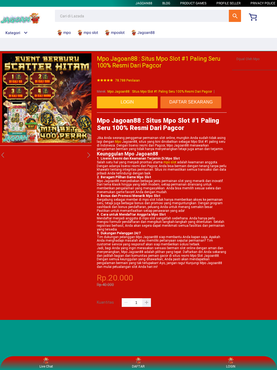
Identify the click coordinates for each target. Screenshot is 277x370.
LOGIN (230, 366)
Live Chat (46, 366)
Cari (235, 16)
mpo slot (169, 162)
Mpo (118, 142)
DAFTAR (138, 366)
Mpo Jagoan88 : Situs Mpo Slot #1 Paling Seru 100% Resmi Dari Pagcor (159, 91)
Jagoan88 (144, 3)
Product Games (193, 3)
